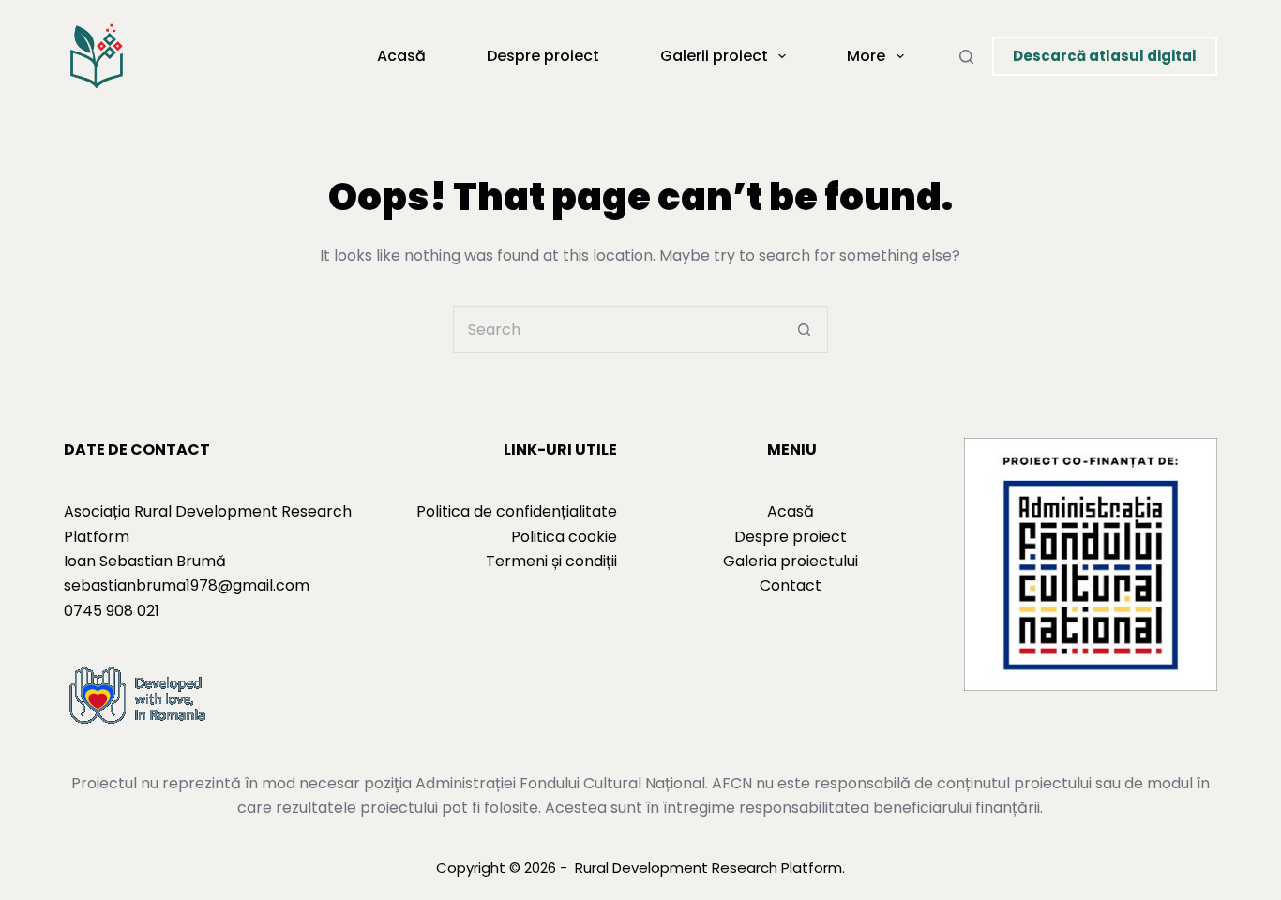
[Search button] (804, 329)
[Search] (966, 57)
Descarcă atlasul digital (1105, 56)
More (866, 56)
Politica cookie (564, 537)
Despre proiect (543, 56)
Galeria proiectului (790, 561)
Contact (790, 585)
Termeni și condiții (551, 561)
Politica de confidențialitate (516, 511)
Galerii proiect (714, 56)
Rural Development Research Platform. (710, 868)
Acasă (401, 56)
